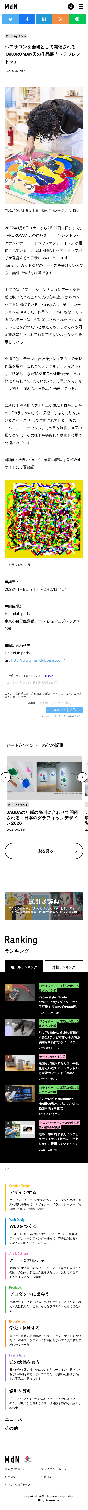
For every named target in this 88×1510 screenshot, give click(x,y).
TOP (7, 1168)
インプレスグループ (17, 1484)
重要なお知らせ (15, 1469)
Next (82, 777)
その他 (11, 1428)
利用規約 (10, 1476)
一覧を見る (44, 851)
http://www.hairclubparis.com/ (38, 660)
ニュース (14, 1419)
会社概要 (46, 1476)
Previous (5, 777)
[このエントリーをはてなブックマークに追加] (44, 19)
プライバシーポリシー (55, 1469)
